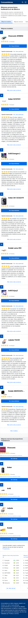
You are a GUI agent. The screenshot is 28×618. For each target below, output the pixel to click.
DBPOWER (7, 573)
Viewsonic (7, 583)
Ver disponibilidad (14, 46)
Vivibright (6, 560)
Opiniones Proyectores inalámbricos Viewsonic (12, 455)
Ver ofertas (14, 458)
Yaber (6, 575)
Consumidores (7, 2)
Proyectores (6, 549)
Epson (6, 580)
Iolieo (5, 570)
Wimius (6, 568)
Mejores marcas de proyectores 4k (11, 556)
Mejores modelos (6, 21)
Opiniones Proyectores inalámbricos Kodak (11, 535)
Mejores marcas (18, 21)
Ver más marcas (10, 588)
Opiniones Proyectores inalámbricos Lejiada (11, 516)
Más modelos (14, 431)
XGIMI (6, 565)
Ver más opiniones (18, 51)
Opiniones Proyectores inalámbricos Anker (11, 476)
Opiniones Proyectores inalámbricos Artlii (11, 496)
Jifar (5, 578)
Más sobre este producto (14, 90)
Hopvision (7, 563)
